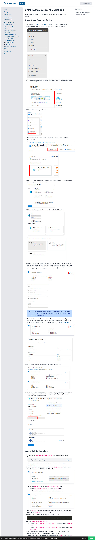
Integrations (7, 51)
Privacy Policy (52, 538)
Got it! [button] (91, 538)
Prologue (6, 12)
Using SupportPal (9, 22)
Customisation (8, 24)
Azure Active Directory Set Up (84, 12)
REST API (7, 32)
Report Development (10, 30)
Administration (8, 17)
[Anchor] (53, 20)
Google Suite (10, 38)
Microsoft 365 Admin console (41, 24)
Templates (8, 44)
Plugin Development (10, 28)
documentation (65, 322)
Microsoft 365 (10, 40)
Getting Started (8, 14)
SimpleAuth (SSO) (9, 42)
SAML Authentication (10, 34)
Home (5, 9)
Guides (6, 54)
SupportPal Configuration (82, 14)
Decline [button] (84, 538)
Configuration (8, 19)
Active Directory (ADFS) (13, 36)
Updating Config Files (10, 46)
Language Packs (9, 26)
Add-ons (6, 49)
